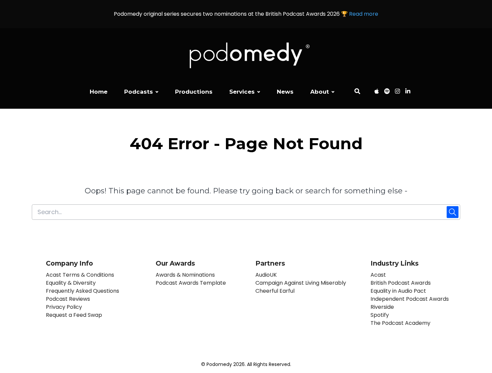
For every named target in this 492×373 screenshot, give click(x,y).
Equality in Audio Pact (398, 291)
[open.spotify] (387, 92)
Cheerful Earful (275, 291)
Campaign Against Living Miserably (300, 283)
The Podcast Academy (400, 323)
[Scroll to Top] (476, 330)
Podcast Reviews (68, 299)
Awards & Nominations (185, 275)
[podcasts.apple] (377, 92)
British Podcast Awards (401, 283)
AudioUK (266, 275)
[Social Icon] (397, 92)
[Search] (357, 92)
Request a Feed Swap (74, 315)
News (285, 91)
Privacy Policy (64, 307)
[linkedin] (407, 92)
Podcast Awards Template (191, 283)
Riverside (382, 307)
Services (242, 91)
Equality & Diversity (71, 283)
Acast (378, 275)
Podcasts (138, 91)
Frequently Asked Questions (82, 291)
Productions (194, 91)
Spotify (380, 315)
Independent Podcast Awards (410, 299)
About (319, 91)
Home (98, 91)
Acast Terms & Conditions (80, 275)
